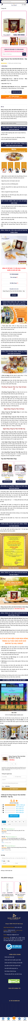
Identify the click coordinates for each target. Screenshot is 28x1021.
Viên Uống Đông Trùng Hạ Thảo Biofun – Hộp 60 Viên (7, 475)
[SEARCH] (25, 1)
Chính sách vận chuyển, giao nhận (13, 960)
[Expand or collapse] (25, 123)
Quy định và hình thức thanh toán (12, 965)
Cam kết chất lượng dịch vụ (11, 968)
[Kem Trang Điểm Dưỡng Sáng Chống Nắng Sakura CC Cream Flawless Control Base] (7, 887)
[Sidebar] (1, 308)
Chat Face (19, 1020)
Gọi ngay (3, 1020)
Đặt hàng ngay (14, 789)
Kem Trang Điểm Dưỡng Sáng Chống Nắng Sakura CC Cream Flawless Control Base (7, 896)
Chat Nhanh (25, 1020)
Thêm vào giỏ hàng (16, 92)
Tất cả (4, 821)
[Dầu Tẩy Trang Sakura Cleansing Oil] (20, 887)
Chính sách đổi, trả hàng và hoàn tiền (13, 962)
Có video (4, 824)
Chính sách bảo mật (9, 957)
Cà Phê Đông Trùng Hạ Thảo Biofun (20, 475)
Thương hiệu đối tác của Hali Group (13, 974)
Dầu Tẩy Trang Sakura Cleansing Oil (20, 895)
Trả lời (3, 833)
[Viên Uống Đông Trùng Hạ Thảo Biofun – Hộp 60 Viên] (7, 467)
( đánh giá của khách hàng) (14, 63)
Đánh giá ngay (14, 815)
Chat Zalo (8, 1020)
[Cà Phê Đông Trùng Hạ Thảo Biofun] (20, 467)
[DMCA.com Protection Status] (14, 981)
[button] (2, 23)
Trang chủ (3, 8)
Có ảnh (9, 824)
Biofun (10, 78)
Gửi (14, 866)
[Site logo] (14, 4)
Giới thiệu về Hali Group (10, 971)
